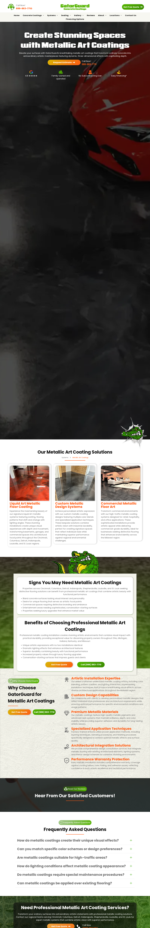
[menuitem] (16, 15)
